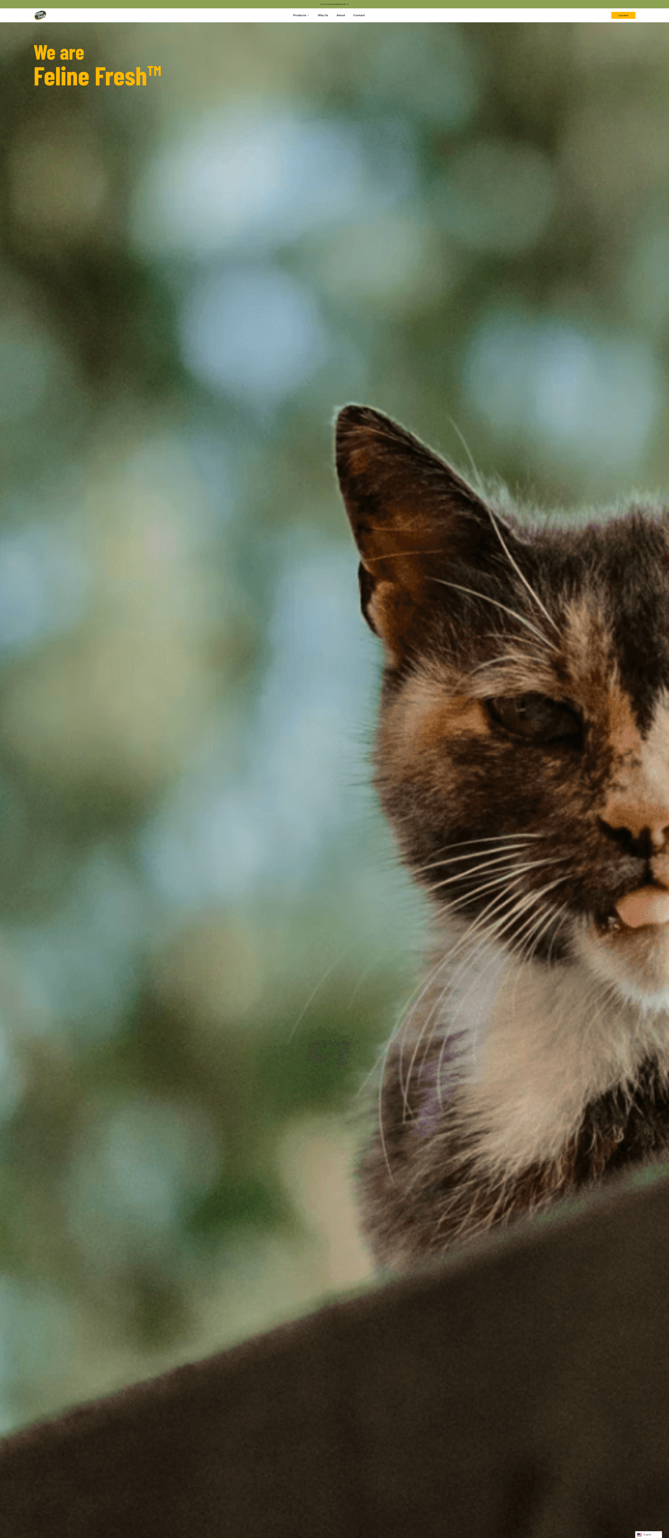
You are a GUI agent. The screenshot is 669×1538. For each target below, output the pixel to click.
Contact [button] (359, 15)
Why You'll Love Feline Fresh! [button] (333, 4)
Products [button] (299, 15)
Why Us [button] (323, 15)
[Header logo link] (40, 15)
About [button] (340, 15)
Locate (623, 15)
